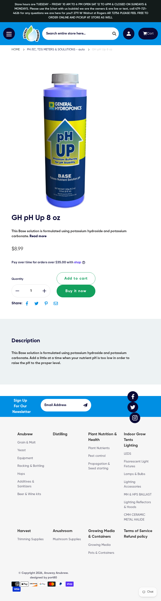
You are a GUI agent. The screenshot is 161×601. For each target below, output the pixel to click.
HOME (16, 49)
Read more (38, 236)
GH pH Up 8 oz (102, 49)
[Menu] (9, 33)
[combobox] (80, 33)
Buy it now (75, 291)
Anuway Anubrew (56, 573)
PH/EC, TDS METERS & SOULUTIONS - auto (56, 49)
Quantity (17, 279)
